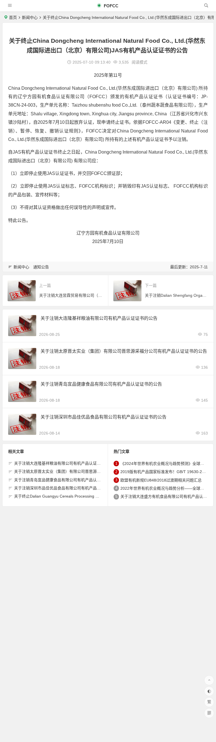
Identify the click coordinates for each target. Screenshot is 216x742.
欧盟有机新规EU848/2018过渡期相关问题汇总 (161, 480)
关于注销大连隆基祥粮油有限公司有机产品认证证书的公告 (99, 318)
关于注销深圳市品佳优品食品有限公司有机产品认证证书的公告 (103, 417)
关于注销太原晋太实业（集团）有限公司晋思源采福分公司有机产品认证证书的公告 (123, 351)
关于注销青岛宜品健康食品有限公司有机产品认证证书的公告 (101, 384)
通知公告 (41, 267)
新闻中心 (30, 17)
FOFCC (110, 5)
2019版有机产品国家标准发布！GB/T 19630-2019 (164, 472)
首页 (13, 17)
